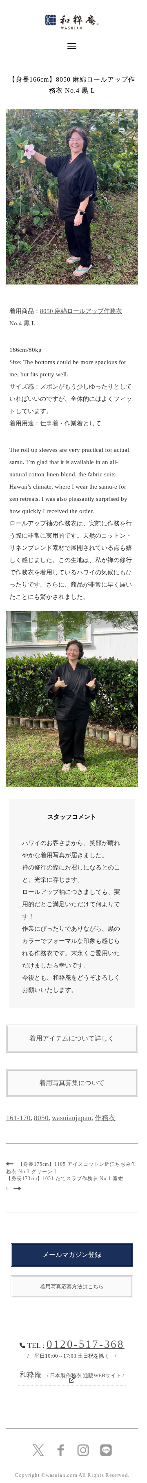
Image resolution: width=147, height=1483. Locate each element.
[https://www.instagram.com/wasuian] (83, 1449)
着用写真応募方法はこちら (72, 1286)
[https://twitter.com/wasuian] (38, 1449)
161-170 (18, 1118)
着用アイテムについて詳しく (71, 1038)
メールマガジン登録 (71, 1254)
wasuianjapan (71, 1118)
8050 (41, 1118)
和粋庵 (72, 1375)
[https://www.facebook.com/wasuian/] (60, 1449)
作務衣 (105, 1118)
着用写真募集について (72, 1082)
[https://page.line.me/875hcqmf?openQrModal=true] (106, 1449)
